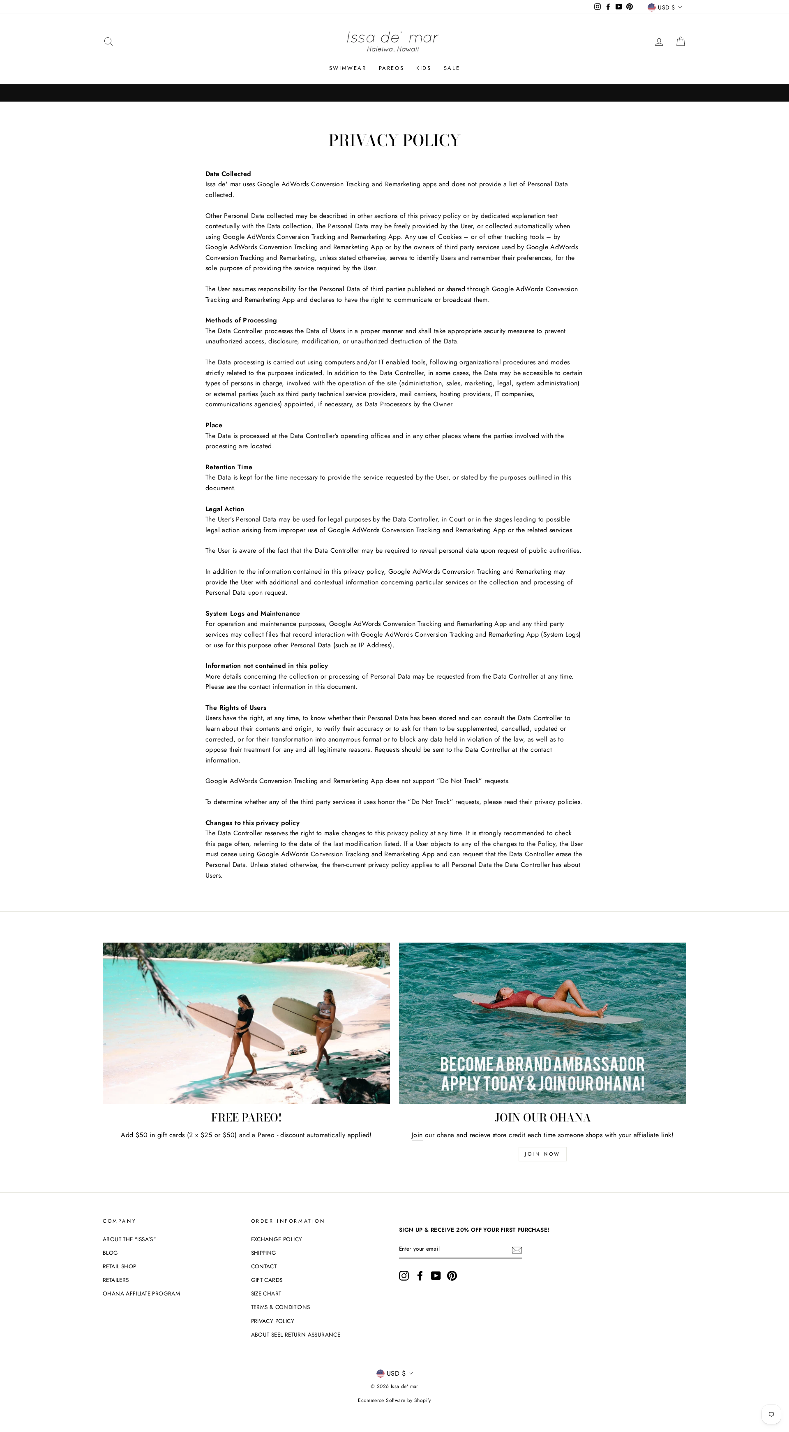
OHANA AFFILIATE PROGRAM (141, 1293)
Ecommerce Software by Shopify (394, 1400)
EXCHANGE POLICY (276, 1239)
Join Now (543, 1154)
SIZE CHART (266, 1293)
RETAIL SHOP (119, 1266)
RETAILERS (116, 1280)
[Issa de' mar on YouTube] (436, 1276)
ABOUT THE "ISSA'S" (129, 1239)
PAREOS (391, 68)
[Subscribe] (517, 1249)
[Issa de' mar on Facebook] (420, 1276)
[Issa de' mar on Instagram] (404, 1276)
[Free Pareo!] (246, 1023)
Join (417, 1135)
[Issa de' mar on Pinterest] (452, 1276)
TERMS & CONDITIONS (280, 1307)
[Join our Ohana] (542, 1023)
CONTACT (264, 1266)
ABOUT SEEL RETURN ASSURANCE (296, 1334)
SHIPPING (264, 1253)
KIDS (423, 68)
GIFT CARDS (267, 1280)
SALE (452, 68)
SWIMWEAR (348, 68)
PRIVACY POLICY (273, 1321)
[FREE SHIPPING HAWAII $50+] (394, 92)
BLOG (110, 1253)
